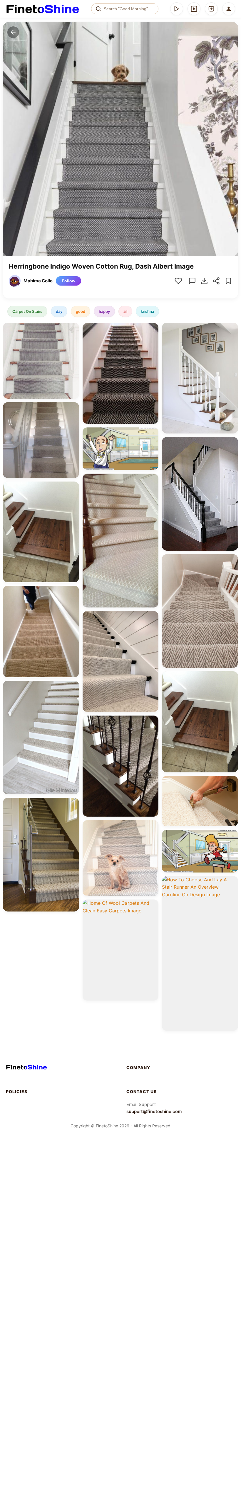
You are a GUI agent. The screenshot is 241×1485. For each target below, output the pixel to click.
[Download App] (176, 8)
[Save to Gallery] (72, 340)
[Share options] (72, 329)
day (59, 311)
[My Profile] (228, 8)
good (80, 311)
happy (104, 311)
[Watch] (194, 8)
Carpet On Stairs (27, 311)
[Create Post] (211, 8)
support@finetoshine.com (154, 1111)
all (125, 311)
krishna (147, 311)
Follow (68, 281)
